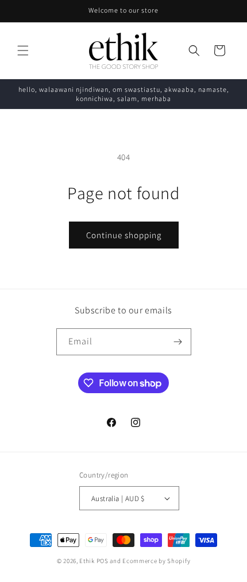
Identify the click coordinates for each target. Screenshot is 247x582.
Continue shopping (123, 235)
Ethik (87, 561)
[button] (23, 50)
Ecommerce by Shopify (156, 561)
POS (103, 561)
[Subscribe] (178, 341)
